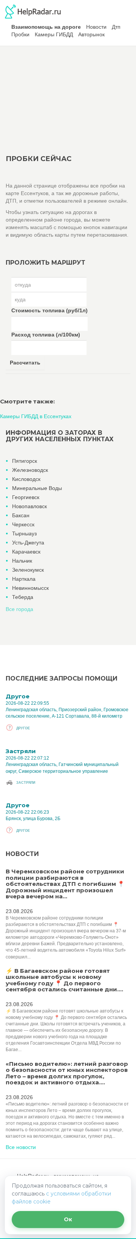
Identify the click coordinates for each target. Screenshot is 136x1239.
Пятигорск (24, 461)
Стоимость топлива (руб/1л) (49, 310)
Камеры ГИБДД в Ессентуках (35, 416)
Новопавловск (29, 506)
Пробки (20, 34)
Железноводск (30, 470)
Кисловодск (26, 479)
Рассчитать (25, 363)
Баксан (20, 515)
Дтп (116, 27)
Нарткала (24, 579)
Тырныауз (24, 533)
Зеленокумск (28, 570)
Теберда (22, 597)
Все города (19, 609)
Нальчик (22, 561)
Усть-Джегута (28, 543)
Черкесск (23, 524)
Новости (96, 27)
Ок (68, 1219)
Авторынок (91, 34)
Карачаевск (26, 552)
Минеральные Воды (37, 488)
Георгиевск (25, 497)
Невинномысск (30, 588)
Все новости (21, 1147)
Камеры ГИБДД (54, 34)
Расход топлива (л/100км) (45, 335)
